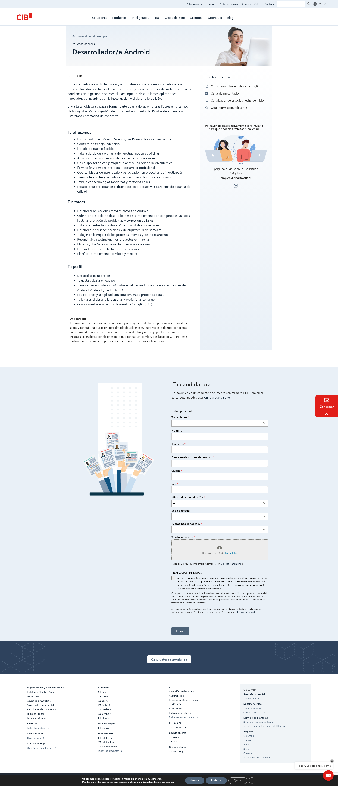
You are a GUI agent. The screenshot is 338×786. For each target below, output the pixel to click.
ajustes (170, 782)
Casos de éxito (175, 17)
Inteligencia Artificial (145, 17)
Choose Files (230, 553)
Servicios (246, 4)
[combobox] (219, 423)
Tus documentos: (183, 537)
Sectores (196, 17)
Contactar (270, 4)
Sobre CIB (215, 17)
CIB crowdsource (196, 4)
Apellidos (178, 444)
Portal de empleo (229, 4)
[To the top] (327, 414)
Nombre (177, 430)
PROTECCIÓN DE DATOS (186, 572)
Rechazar (216, 780)
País (174, 484)
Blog (230, 17)
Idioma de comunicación (188, 497)
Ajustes (238, 780)
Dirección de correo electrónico (192, 457)
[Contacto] (326, 400)
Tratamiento (180, 417)
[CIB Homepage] (24, 16)
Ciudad (176, 470)
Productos (119, 17)
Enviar (180, 631)
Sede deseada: (181, 510)
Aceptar (194, 780)
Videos (257, 4)
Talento (212, 4)
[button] (328, 775)
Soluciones (99, 17)
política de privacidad (245, 612)
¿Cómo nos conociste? (186, 524)
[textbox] (216, 423)
